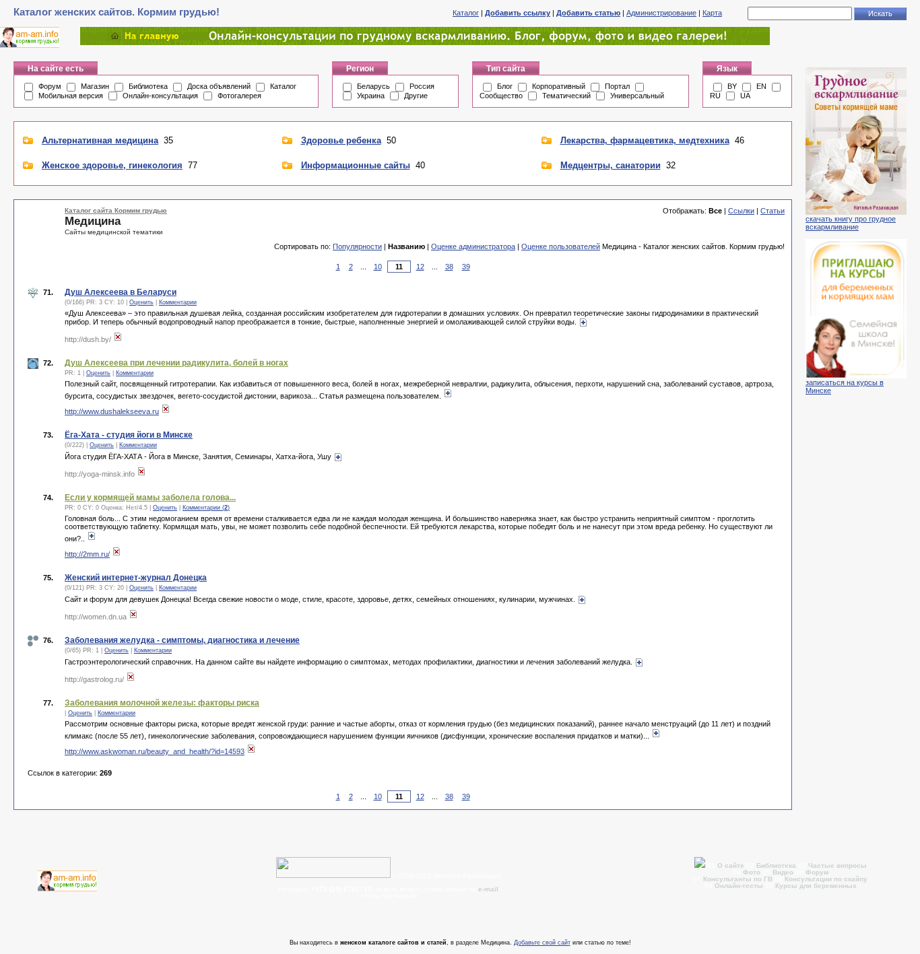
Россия (421, 86)
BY (732, 86)
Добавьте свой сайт (542, 942)
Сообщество (501, 96)
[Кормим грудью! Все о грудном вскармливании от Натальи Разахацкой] (425, 42)
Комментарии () (206, 507)
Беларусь (373, 86)
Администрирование (661, 13)
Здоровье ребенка (341, 140)
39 (466, 267)
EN (761, 86)
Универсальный (637, 96)
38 (449, 267)
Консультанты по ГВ (739, 879)
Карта (712, 13)
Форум (49, 86)
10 (378, 267)
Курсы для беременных (816, 885)
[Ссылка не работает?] (118, 339)
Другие (416, 96)
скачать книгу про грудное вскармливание (851, 223)
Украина (371, 96)
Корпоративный (558, 86)
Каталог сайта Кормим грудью (116, 210)
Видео (783, 872)
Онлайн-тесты (740, 885)
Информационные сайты (355, 165)
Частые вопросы (837, 865)
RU (715, 96)
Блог (505, 86)
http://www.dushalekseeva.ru (112, 411)
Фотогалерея (239, 96)
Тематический (566, 96)
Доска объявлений (219, 86)
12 (420, 267)
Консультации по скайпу (826, 879)
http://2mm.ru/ (87, 554)
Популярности (357, 246)
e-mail (488, 889)
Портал (617, 86)
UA (745, 96)
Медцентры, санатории (610, 165)
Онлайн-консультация (160, 96)
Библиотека (148, 86)
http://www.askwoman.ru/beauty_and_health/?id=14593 (154, 751)
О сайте (731, 865)
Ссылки (741, 211)
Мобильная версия (70, 96)
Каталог (466, 13)
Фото (751, 872)
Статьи (772, 211)
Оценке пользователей (560, 246)
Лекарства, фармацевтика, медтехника (644, 140)
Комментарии (178, 302)
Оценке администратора (473, 246)
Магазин (95, 86)
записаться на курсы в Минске (845, 386)
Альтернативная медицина (100, 140)
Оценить (141, 302)
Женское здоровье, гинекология (112, 165)
